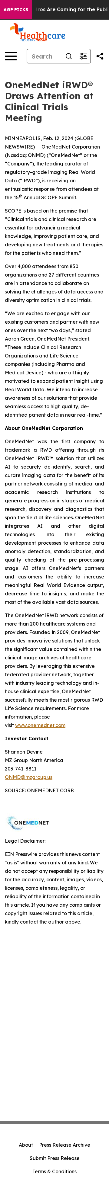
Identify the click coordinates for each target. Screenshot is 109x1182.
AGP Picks (16, 9)
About (26, 1145)
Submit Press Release (55, 1158)
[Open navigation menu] (11, 56)
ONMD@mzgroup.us (28, 777)
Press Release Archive (64, 1145)
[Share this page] (100, 56)
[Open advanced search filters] (83, 56)
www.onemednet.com (40, 725)
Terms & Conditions (54, 1171)
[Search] (68, 56)
